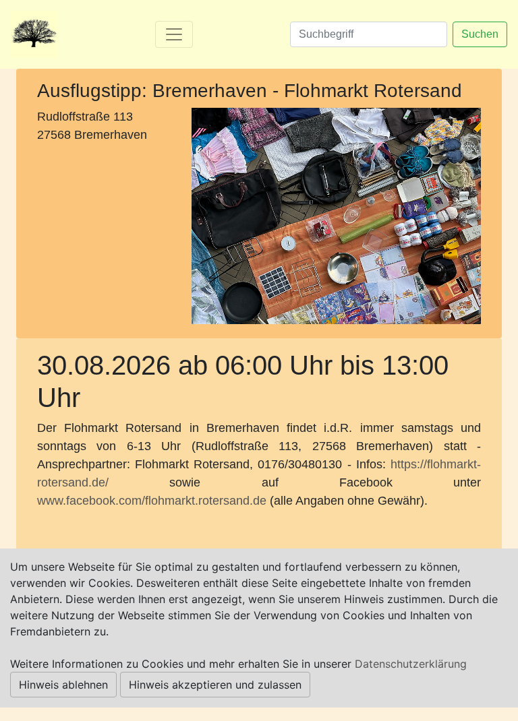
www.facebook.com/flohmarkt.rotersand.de (151, 500)
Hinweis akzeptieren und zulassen (215, 684)
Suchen (479, 34)
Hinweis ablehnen (63, 684)
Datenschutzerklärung (411, 663)
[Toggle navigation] (174, 34)
